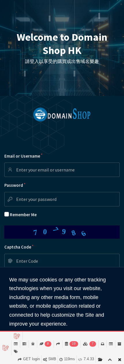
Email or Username (23, 156)
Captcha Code (18, 247)
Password (14, 185)
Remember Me (23, 214)
